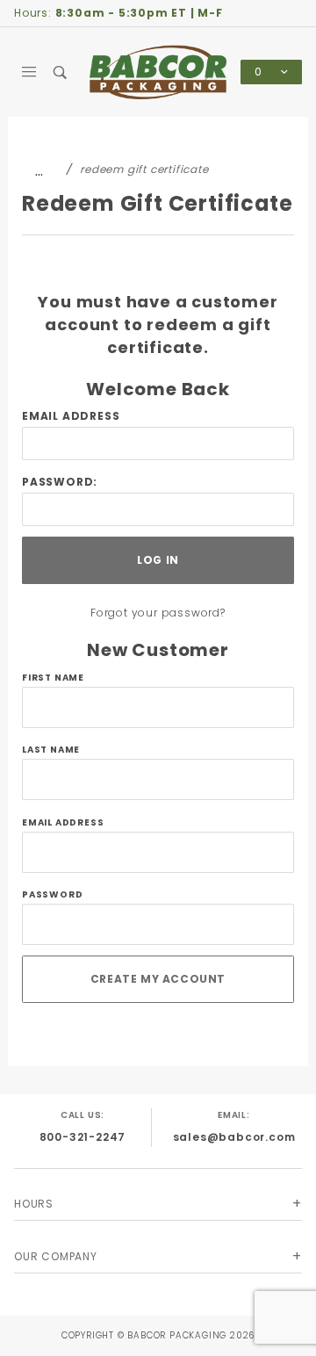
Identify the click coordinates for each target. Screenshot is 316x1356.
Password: (59, 481)
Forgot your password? (158, 612)
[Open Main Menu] (29, 72)
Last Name (51, 749)
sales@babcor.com (234, 1136)
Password (52, 894)
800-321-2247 (83, 1136)
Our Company (55, 1256)
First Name (53, 677)
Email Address (70, 415)
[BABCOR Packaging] (158, 71)
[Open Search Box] (60, 72)
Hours (34, 1203)
